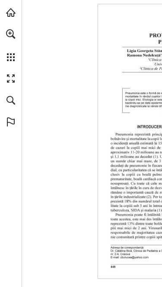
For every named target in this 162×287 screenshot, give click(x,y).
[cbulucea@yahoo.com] (134, 257)
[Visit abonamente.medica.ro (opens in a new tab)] (11, 12)
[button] (11, 34)
